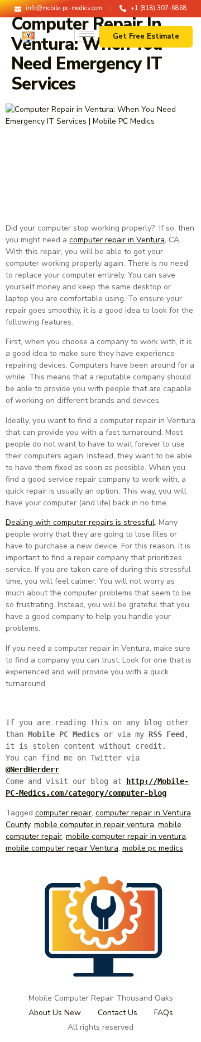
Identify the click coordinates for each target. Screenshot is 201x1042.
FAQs (163, 1012)
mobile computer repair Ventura (62, 848)
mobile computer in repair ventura (94, 824)
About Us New (54, 1012)
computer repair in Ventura (117, 239)
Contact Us (117, 1012)
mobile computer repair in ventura (126, 836)
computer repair (63, 813)
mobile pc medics (152, 848)
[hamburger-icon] (86, 34)
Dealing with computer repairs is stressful (80, 522)
